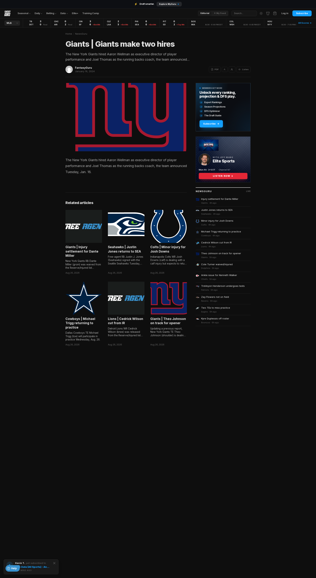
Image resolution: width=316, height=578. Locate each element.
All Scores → (305, 23)
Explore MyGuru (169, 4)
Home (68, 33)
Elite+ (75, 13)
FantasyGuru (83, 67)
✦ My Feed (220, 13)
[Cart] (274, 13)
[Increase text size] (232, 69)
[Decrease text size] (225, 69)
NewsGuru (81, 33)
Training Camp (90, 13)
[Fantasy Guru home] (7, 13)
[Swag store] (267, 13)
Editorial (204, 13)
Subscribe (302, 13)
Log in (284, 13)
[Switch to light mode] (261, 13)
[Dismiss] (54, 563)
